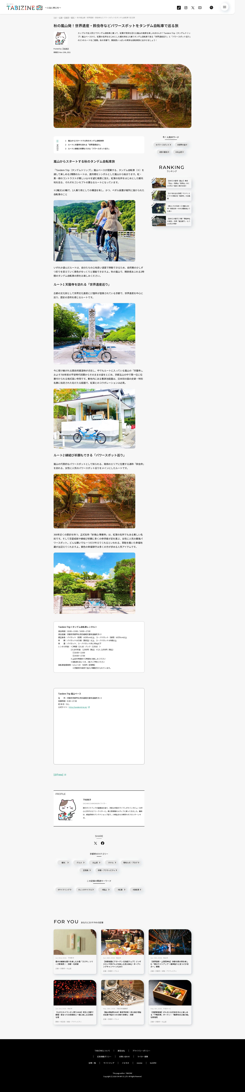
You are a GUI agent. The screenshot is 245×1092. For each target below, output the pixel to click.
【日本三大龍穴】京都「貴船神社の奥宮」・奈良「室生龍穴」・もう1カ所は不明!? (178, 221)
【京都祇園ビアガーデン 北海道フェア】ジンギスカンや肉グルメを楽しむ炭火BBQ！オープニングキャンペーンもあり (122, 964)
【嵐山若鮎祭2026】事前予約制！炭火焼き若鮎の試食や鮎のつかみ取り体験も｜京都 (122, 1013)
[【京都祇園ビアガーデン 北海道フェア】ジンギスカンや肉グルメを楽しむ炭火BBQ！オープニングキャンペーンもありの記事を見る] (122, 942)
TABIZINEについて (102, 1050)
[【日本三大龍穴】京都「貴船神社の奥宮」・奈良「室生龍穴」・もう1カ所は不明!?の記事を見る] (159, 221)
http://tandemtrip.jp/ (78, 707)
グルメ (79, 862)
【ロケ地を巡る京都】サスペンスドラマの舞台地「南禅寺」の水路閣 (178, 195)
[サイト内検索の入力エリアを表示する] (211, 7)
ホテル (111, 862)
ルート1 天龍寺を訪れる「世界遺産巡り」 (83, 144)
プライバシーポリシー (141, 1050)
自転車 (136, 889)
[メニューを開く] (224, 7)
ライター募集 (142, 1056)
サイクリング (64, 889)
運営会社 (121, 1050)
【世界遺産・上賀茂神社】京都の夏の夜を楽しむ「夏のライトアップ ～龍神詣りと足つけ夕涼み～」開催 (169, 964)
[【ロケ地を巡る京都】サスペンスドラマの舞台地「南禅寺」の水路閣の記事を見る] (159, 196)
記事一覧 (92, 1063)
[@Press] (58, 774)
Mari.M (118, 958)
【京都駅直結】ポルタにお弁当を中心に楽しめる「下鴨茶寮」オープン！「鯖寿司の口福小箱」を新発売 (170, 1014)
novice (139, 1063)
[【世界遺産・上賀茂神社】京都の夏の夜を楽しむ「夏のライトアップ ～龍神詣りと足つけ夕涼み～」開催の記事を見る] (170, 942)
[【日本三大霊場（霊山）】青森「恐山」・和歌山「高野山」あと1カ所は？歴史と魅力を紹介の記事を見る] (159, 183)
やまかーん (167, 1008)
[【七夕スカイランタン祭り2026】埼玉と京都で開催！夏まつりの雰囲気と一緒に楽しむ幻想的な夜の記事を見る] (75, 992)
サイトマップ (108, 1063)
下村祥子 (65, 48)
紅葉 (120, 889)
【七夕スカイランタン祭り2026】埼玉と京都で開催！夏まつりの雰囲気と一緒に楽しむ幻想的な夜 (75, 1014)
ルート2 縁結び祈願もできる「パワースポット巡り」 (87, 148)
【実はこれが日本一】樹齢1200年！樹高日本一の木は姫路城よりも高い (178, 208)
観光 (63, 862)
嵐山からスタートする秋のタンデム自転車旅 (84, 140)
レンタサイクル (85, 889)
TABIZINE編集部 (122, 1008)
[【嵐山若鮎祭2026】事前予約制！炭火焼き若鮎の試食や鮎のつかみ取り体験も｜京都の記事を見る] (122, 992)
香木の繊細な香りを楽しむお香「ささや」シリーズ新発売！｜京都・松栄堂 (74, 962)
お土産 (95, 862)
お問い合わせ (124, 1056)
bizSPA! (153, 1063)
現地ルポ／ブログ (130, 862)
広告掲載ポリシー (104, 1056)
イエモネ (125, 1063)
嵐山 (105, 889)
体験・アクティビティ (106, 870)
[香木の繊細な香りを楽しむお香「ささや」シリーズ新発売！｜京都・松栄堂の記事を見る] (75, 942)
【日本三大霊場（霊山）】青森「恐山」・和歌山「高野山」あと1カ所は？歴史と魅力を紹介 (178, 183)
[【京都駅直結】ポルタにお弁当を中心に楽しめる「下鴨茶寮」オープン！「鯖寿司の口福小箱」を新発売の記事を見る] (170, 992)
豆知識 (85, 870)
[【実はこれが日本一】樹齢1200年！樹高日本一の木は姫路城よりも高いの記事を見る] (159, 208)
